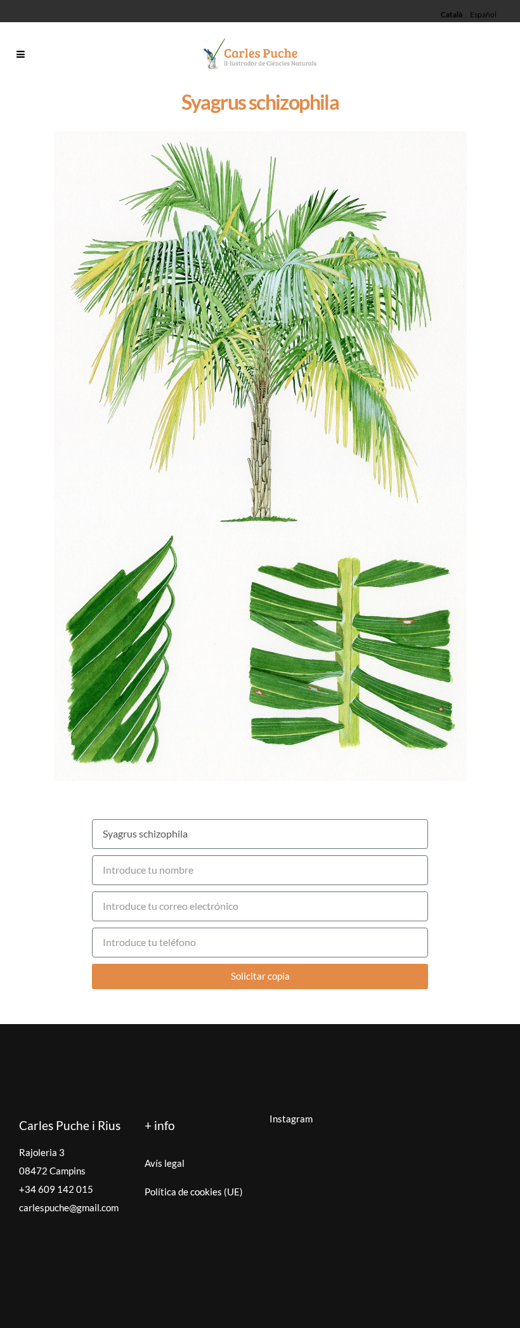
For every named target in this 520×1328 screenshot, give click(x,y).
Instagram (291, 1118)
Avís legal (165, 1163)
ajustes (57, 1315)
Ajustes (456, 1261)
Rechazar (377, 1261)
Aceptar (297, 1261)
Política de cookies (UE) (194, 1191)
